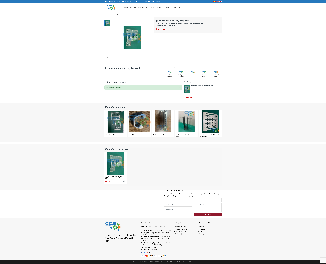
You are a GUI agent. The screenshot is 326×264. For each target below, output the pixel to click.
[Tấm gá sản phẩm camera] (115, 121)
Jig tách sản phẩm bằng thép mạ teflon (186, 135)
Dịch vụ (151, 7)
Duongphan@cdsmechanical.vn (150, 249)
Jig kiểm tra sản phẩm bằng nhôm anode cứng (210, 135)
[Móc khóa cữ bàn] (139, 121)
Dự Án (174, 7)
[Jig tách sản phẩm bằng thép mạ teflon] (186, 121)
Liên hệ (167, 7)
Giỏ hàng (201, 234)
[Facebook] (142, 252)
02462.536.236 (159, 227)
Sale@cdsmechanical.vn (152, 247)
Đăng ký (200, 231)
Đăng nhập (201, 229)
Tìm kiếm (201, 226)
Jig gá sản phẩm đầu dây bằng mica (114, 177)
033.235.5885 (146, 227)
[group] (132, 37)
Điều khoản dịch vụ (179, 234)
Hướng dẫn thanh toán (180, 229)
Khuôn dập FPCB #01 (159, 134)
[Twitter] (145, 252)
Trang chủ (124, 7)
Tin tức (180, 7)
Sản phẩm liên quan (114, 107)
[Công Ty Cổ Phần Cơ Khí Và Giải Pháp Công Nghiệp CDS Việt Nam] (110, 7)
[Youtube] (148, 252)
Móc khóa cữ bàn (134, 134)
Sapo (191, 262)
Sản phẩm (142, 7)
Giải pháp (159, 7)
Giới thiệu (133, 7)
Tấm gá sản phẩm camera (113, 134)
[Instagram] (150, 252)
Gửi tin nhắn (208, 214)
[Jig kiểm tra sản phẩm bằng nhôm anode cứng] (210, 121)
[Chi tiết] (124, 181)
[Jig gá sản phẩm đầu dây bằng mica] (115, 163)
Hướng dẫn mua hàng (180, 226)
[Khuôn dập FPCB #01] (163, 121)
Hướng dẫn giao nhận (180, 231)
